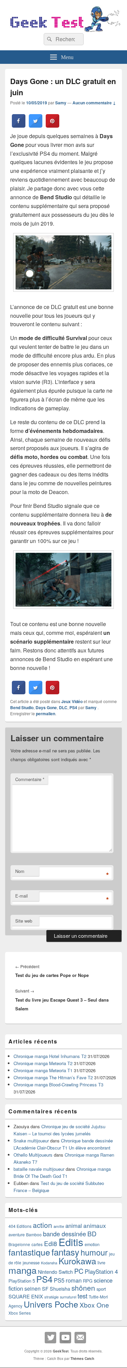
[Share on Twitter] (35, 125)
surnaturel (68, 1296)
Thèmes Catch (82, 1358)
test (82, 1295)
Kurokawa (77, 1261)
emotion (92, 1244)
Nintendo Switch (55, 1271)
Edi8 (50, 1243)
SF (45, 1288)
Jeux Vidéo (72, 701)
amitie (59, 1226)
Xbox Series (19, 1313)
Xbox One (94, 1304)
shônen (83, 1288)
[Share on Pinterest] (52, 125)
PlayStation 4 (101, 1271)
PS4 (73, 707)
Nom (19, 871)
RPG (87, 1280)
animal (73, 1225)
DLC (63, 707)
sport (101, 1289)
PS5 (59, 1280)
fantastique (29, 1252)
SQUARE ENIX (25, 1296)
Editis (71, 1242)
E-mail (21, 896)
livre (101, 1263)
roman (74, 1280)
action (42, 1225)
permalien (45, 714)
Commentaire (29, 779)
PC (78, 1271)
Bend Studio (22, 707)
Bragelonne (19, 1244)
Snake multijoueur (31, 1140)
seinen (32, 1288)
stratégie (51, 1296)
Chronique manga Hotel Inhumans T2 (50, 1056)
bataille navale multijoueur (39, 1169)
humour (94, 1252)
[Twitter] (50, 1337)
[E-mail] (80, 1337)
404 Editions (19, 1226)
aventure (16, 1235)
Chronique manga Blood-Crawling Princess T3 (58, 1084)
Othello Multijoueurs (33, 1155)
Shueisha (60, 1288)
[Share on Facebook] (18, 125)
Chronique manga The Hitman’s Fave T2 (53, 1077)
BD (92, 1233)
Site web (23, 921)
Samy (60, 103)
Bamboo (34, 1234)
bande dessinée (64, 1233)
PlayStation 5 (21, 1280)
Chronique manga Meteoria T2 (43, 1063)
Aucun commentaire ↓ (94, 103)
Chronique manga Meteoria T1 (43, 1070)
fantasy (65, 1251)
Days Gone (46, 707)
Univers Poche (51, 1304)
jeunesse (31, 1263)
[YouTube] (65, 1337)
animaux (94, 1225)
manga (22, 1269)
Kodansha (49, 1262)
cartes (37, 1244)
